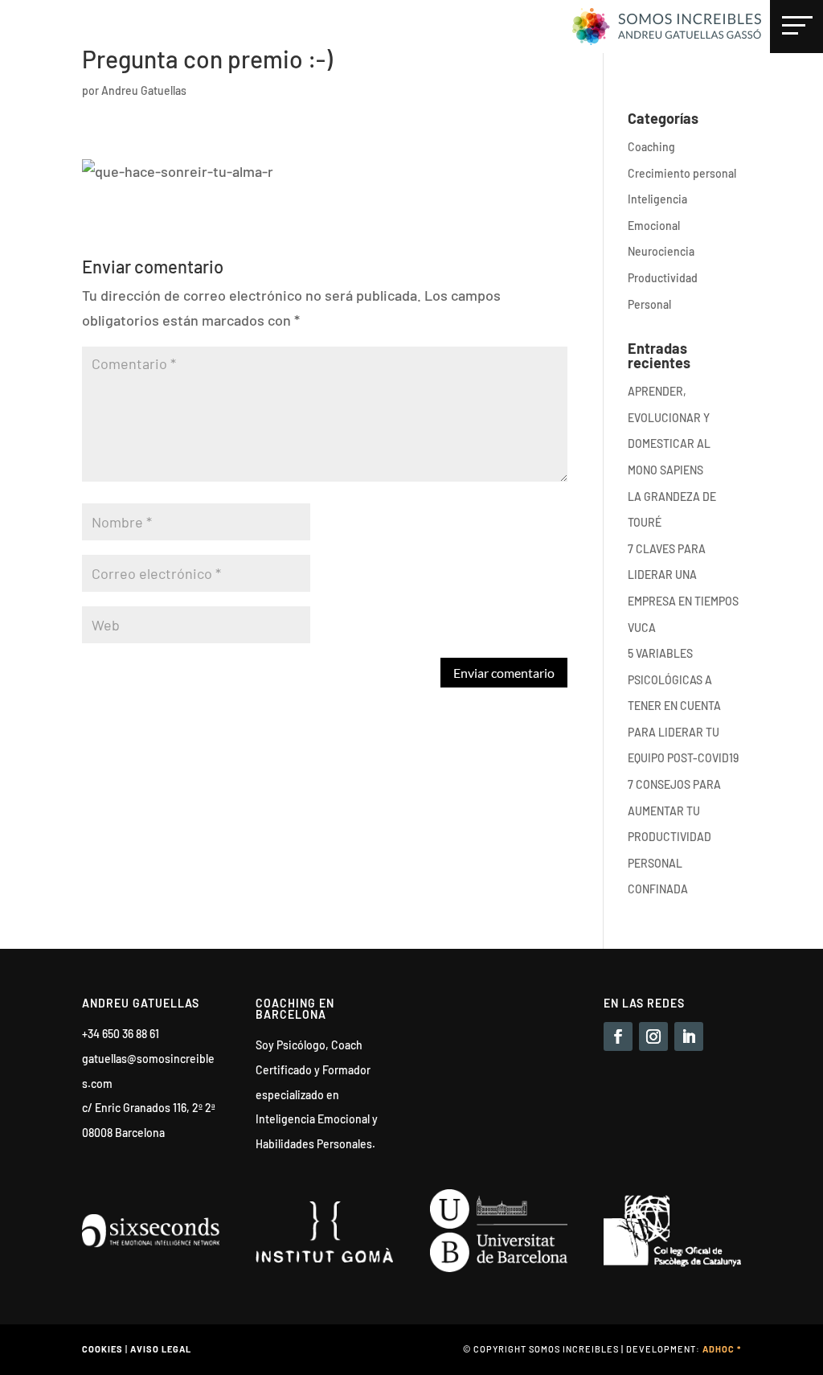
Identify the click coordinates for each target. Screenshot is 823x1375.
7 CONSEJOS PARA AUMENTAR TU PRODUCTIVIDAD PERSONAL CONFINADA (674, 837)
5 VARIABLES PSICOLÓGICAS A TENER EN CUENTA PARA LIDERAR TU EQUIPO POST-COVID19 (683, 705)
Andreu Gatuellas (143, 90)
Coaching (651, 147)
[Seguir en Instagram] (653, 1036)
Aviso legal (160, 1349)
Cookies (102, 1349)
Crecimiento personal (682, 173)
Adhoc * (721, 1349)
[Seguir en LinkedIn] (688, 1036)
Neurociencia (661, 251)
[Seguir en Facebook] (618, 1036)
